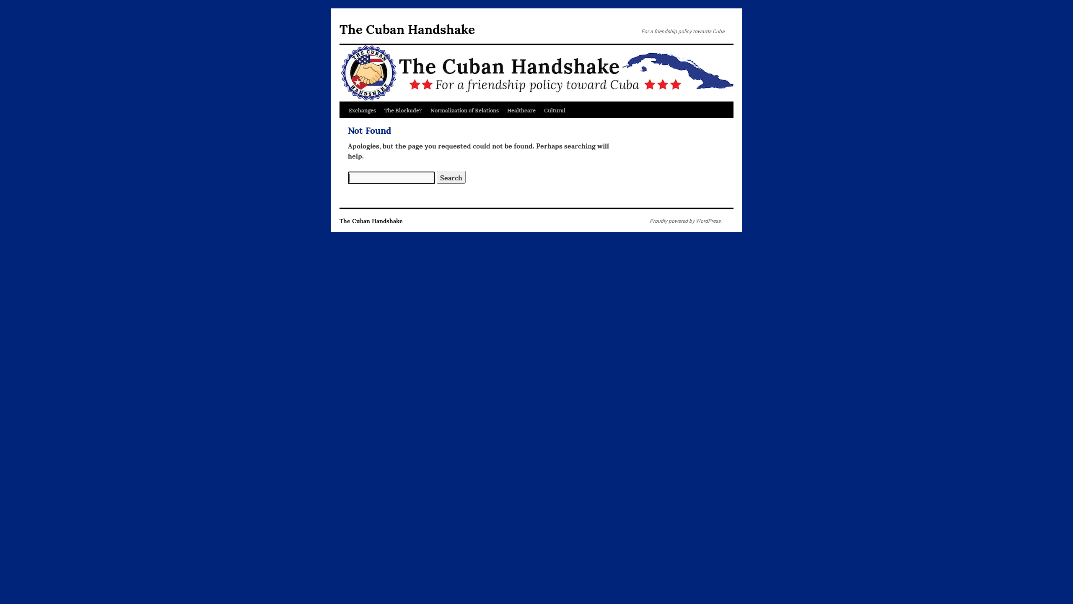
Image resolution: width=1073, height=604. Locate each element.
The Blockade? (403, 110)
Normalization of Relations (464, 110)
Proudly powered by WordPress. (686, 220)
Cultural (554, 110)
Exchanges (362, 110)
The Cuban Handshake (407, 28)
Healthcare (521, 110)
